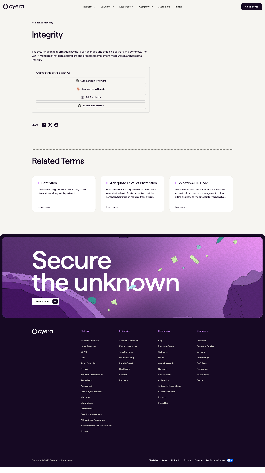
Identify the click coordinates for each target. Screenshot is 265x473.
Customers (164, 6)
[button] (89, 6)
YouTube (153, 460)
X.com (164, 460)
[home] (13, 6)
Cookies (198, 460)
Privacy (187, 460)
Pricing (178, 6)
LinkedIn (175, 460)
